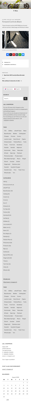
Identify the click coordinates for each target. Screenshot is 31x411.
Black (24, 130)
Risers (18, 158)
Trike (4, 261)
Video (5, 267)
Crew (4, 200)
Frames (5, 212)
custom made (8, 139)
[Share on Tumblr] (16, 54)
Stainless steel (16, 164)
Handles (6, 147)
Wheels (5, 270)
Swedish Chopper (15, 167)
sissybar (12, 161)
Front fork (12, 144)
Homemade (7, 150)
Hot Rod (5, 218)
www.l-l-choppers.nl (7, 369)
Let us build (6, 224)
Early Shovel (16, 139)
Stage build (7, 164)
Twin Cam (6, 264)
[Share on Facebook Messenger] (23, 54)
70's (5, 130)
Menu (16, 10)
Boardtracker (7, 133)
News (13, 150)
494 (4, 181)
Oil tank (6, 153)
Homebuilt (6, 215)
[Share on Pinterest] (13, 54)
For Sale (5, 209)
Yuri (14, 172)
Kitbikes (5, 221)
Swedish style (8, 170)
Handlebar (19, 144)
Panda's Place (7, 239)
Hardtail (13, 147)
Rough (24, 158)
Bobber (15, 133)
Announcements (7, 184)
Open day (12, 153)
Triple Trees (21, 170)
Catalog (5, 194)
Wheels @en (7, 172)
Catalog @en (22, 133)
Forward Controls (10, 64)
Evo (4, 203)
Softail (18, 161)
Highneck (19, 147)
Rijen (4, 248)
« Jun (7, 399)
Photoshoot (6, 242)
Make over (6, 227)
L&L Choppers (18, 3)
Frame (6, 144)
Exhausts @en (8, 142)
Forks (24, 142)
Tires (15, 170)
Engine (24, 139)
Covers (19, 136)
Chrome (13, 136)
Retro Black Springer (9, 158)
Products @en (18, 156)
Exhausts (5, 206)
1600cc (10, 130)
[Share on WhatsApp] (20, 54)
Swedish (6, 167)
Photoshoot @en (8, 156)
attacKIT (5, 187)
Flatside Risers (18, 142)
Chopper (6, 136)
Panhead (19, 153)
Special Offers (7, 255)
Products (7, 62)
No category (6, 233)
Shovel (6, 161)
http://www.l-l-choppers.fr (10, 282)
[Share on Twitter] (10, 54)
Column (5, 197)
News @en (20, 150)
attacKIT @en (18, 130)
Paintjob (5, 236)
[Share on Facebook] (7, 54)
